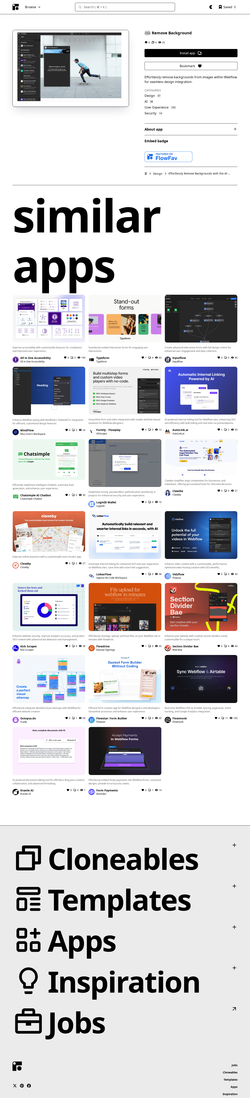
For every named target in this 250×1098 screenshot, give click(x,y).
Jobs (235, 1065)
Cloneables (230, 1072)
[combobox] (125, 7)
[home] (15, 7)
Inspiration (230, 1094)
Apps (234, 1087)
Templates (231, 1079)
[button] (33, 7)
